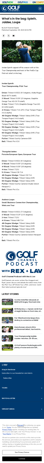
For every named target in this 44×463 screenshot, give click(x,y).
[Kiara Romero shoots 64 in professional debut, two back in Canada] (7, 329)
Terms (9, 427)
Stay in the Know (8, 370)
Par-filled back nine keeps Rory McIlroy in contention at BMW (26, 319)
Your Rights (7, 434)
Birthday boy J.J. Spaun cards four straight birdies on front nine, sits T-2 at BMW (28, 310)
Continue (22, 459)
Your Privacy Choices (22, 452)
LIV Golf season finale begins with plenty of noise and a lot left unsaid (28, 346)
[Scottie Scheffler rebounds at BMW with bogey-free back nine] (7, 302)
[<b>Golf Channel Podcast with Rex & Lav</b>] (22, 262)
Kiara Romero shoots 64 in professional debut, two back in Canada (27, 328)
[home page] (11, 8)
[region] (22, 441)
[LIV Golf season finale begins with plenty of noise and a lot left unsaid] (7, 347)
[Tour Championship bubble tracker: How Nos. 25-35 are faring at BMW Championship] (7, 338)
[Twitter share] (8, 35)
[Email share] (13, 35)
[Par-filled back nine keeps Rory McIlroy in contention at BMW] (7, 320)
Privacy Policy (7, 430)
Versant (20, 425)
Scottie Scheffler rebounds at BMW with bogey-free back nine (27, 301)
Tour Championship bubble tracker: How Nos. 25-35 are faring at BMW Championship (26, 337)
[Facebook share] (3, 35)
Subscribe (7, 378)
